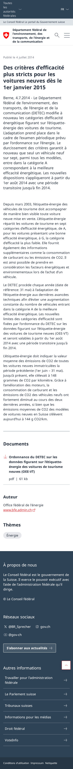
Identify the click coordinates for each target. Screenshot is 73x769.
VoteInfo (11, 740)
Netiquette (51, 763)
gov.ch (45, 626)
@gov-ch (15, 634)
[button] (66, 665)
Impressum (37, 763)
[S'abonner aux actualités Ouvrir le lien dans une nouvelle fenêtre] (59, 9)
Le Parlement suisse (20, 694)
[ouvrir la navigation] (67, 35)
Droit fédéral (15, 728)
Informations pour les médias (28, 717)
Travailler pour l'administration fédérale (29, 680)
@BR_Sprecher (20, 626)
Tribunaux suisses (18, 705)
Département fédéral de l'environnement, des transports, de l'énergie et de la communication (31, 35)
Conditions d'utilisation (16, 763)
